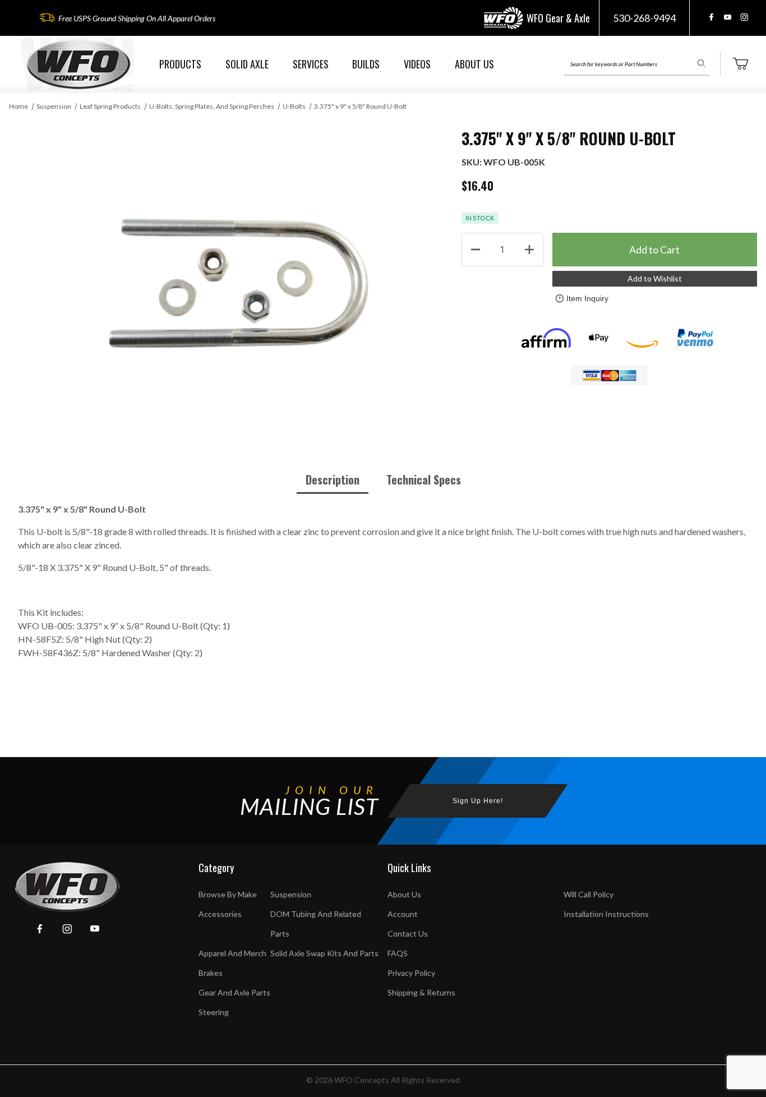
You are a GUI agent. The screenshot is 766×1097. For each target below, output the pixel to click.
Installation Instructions (606, 914)
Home (18, 106)
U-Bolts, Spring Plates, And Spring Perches (211, 106)
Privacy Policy (411, 973)
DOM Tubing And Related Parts (315, 923)
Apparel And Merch (232, 953)
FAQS (397, 953)
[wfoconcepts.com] (78, 64)
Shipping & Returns (421, 992)
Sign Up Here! (478, 801)
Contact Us (407, 933)
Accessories (220, 914)
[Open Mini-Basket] (740, 64)
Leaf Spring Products (110, 106)
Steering (214, 1012)
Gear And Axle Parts (234, 992)
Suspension (53, 106)
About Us (404, 894)
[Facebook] (711, 17)
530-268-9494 (644, 18)
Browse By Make (228, 894)
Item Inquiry (587, 298)
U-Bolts (294, 106)
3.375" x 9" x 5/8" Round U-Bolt (360, 106)
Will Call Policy (588, 894)
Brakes (211, 973)
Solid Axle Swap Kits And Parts (324, 953)
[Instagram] (744, 17)
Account (402, 914)
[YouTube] (727, 17)
